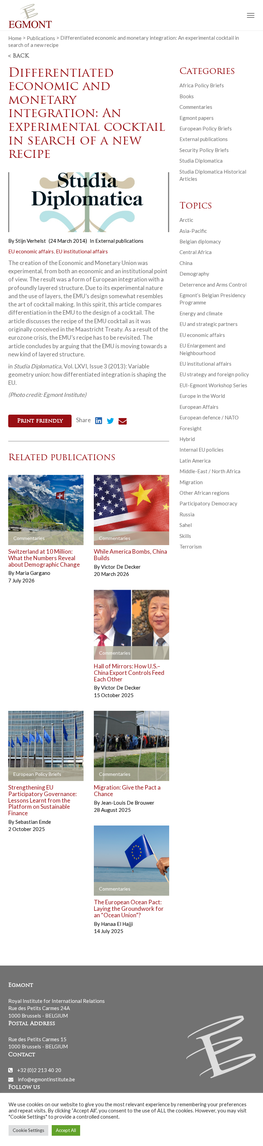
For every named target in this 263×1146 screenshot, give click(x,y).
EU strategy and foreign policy (214, 374)
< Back (18, 56)
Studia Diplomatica (201, 161)
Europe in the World (202, 396)
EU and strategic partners (208, 324)
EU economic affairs (31, 251)
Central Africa (195, 252)
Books (186, 96)
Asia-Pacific (193, 231)
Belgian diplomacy (200, 241)
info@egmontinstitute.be (46, 1079)
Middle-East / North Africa (209, 471)
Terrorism (190, 546)
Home (15, 38)
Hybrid (187, 439)
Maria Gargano (32, 573)
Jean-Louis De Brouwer (127, 802)
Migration (191, 482)
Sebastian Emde (33, 822)
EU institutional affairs (82, 251)
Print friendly (40, 421)
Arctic (186, 220)
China (185, 263)
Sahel (185, 525)
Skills (185, 536)
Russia (187, 514)
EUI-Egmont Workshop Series (213, 385)
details (24, 538)
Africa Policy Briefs (201, 85)
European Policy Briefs (205, 128)
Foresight (190, 428)
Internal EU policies (201, 449)
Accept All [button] (66, 1130)
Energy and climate (201, 313)
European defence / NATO (209, 417)
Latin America (195, 460)
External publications (119, 241)
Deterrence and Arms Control (213, 284)
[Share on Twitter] (110, 422)
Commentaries (195, 107)
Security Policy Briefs (204, 150)
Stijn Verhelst (30, 241)
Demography (194, 273)
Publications (41, 38)
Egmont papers (196, 118)
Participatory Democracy (208, 503)
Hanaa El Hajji (117, 924)
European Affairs (198, 407)
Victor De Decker (121, 567)
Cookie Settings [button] (28, 1130)
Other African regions (204, 493)
